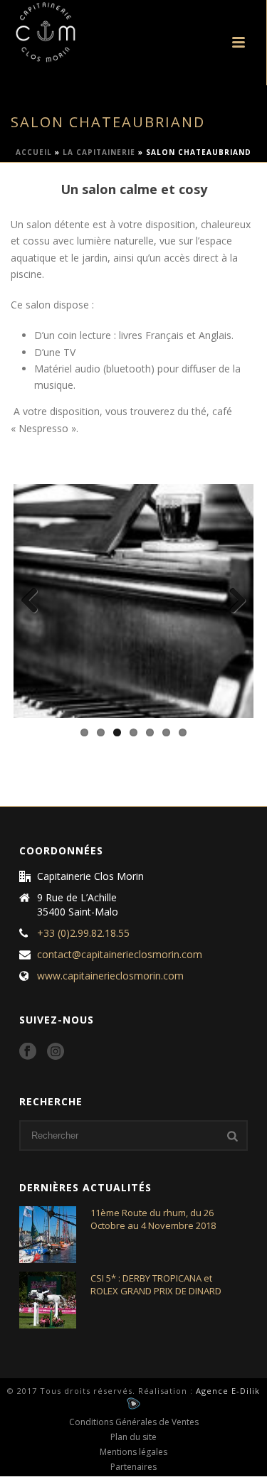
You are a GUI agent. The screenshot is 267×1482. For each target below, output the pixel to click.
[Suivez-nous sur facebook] (27, 1052)
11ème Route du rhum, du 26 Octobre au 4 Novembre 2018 (153, 1219)
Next (232, 601)
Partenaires (133, 1467)
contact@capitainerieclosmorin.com (119, 954)
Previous (35, 601)
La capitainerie (99, 152)
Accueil (34, 152)
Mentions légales (133, 1452)
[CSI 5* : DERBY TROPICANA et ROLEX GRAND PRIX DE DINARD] (47, 1300)
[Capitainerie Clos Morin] (31, 32)
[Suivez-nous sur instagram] (55, 1052)
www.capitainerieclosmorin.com (110, 976)
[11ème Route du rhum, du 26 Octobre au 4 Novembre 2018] (47, 1234)
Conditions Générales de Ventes (134, 1422)
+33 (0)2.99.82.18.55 (83, 933)
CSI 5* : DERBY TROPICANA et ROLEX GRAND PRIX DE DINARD (155, 1284)
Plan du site (133, 1437)
